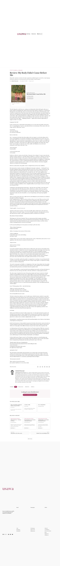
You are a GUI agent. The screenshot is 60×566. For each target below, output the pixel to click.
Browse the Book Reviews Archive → (30, 394)
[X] (7, 534)
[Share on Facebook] (45, 367)
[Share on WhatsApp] (40, 367)
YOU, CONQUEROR (41, 404)
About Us (46, 528)
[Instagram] (5, 534)
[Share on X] (42, 367)
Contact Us (46, 535)
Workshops (33, 528)
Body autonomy (20, 386)
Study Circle (33, 529)
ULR (17, 528)
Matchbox (18, 529)
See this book (30, 98)
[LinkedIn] (10, 534)
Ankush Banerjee (20, 371)
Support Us (47, 533)
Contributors (47, 529)
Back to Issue (30, 438)
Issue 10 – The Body (18, 70)
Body (15, 386)
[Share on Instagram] (38, 367)
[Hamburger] (41, 34)
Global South (27, 386)
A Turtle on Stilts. (27, 404)
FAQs (46, 532)
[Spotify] (8, 534)
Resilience (32, 386)
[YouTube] (12, 534)
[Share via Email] (47, 367)
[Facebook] (3, 534)
